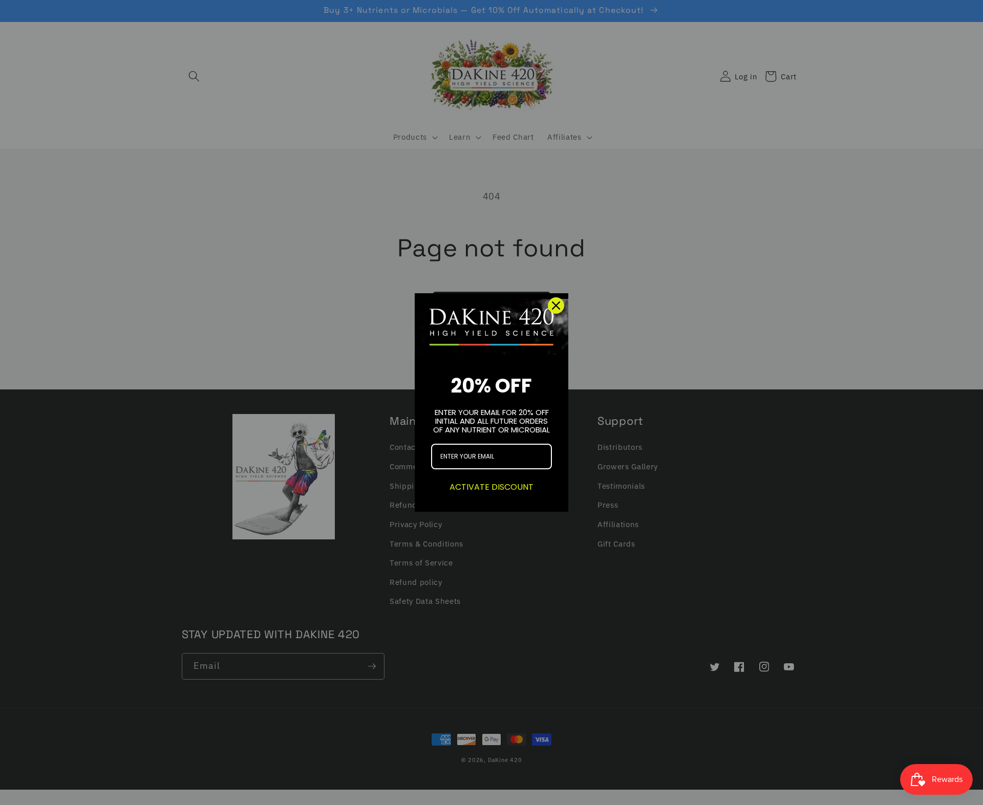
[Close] (556, 305)
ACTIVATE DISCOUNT (491, 487)
